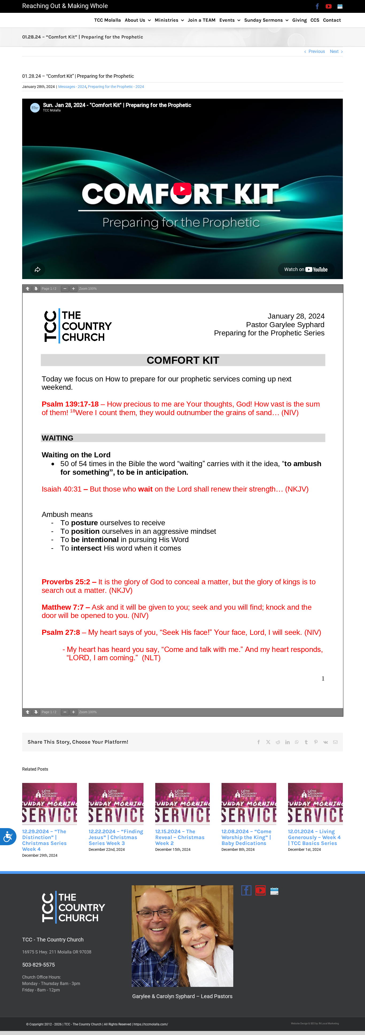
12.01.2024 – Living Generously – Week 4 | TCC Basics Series (314, 837)
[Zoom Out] (65, 289)
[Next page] (36, 289)
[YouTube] (260, 890)
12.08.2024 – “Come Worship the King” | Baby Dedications (246, 837)
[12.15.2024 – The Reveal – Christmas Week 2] (182, 804)
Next (334, 51)
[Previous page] (28, 289)
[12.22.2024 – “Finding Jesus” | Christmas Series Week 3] (116, 804)
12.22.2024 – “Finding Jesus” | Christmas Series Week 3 (116, 837)
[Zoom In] (73, 289)
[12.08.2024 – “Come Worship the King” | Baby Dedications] (249, 804)
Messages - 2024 (72, 86)
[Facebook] (246, 890)
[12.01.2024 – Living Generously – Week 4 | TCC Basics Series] (315, 804)
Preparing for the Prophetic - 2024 (116, 86)
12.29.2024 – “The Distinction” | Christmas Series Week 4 (44, 840)
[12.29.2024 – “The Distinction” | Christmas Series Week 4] (49, 804)
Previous (317, 51)
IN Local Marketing (329, 1023)
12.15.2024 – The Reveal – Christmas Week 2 (180, 837)
